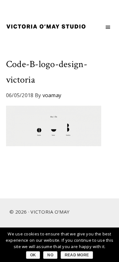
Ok (33, 255)
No (50, 255)
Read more (77, 255)
